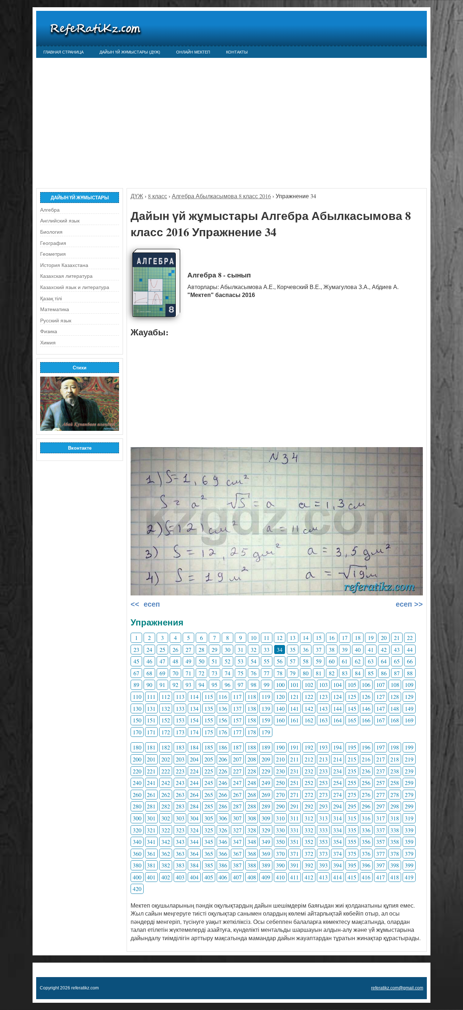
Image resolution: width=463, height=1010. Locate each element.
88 (410, 673)
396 (366, 865)
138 (251, 708)
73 (214, 673)
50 (201, 661)
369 (266, 853)
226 (222, 771)
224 (194, 771)
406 (222, 877)
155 (208, 720)
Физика (48, 331)
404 (194, 877)
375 (352, 853)
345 (208, 841)
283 (180, 806)
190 (280, 747)
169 (409, 720)
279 (409, 794)
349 (266, 841)
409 (266, 877)
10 (253, 637)
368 (251, 853)
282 (165, 806)
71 (188, 673)
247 (237, 782)
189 (266, 747)
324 (194, 830)
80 (306, 673)
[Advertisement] (231, 119)
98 (253, 684)
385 (208, 865)
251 (294, 782)
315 (352, 818)
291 (294, 806)
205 (208, 759)
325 (208, 830)
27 (188, 649)
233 (323, 771)
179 (266, 732)
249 (266, 782)
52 (227, 661)
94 (201, 684)
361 (151, 853)
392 (309, 865)
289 (266, 806)
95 (214, 684)
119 (266, 696)
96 (227, 684)
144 (337, 708)
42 (384, 649)
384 (194, 865)
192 (309, 747)
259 (409, 782)
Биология (51, 232)
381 (151, 865)
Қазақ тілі (51, 298)
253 (323, 782)
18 (358, 637)
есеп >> (408, 604)
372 (309, 853)
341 (151, 841)
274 (337, 794)
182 (165, 747)
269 (266, 794)
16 (332, 637)
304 (194, 818)
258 (394, 782)
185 (208, 747)
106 (366, 684)
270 (280, 794)
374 (337, 853)
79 (293, 673)
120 (280, 696)
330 (280, 830)
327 (237, 830)
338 (394, 830)
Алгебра (50, 210)
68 (149, 673)
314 (337, 818)
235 (352, 771)
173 (180, 732)
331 (294, 830)
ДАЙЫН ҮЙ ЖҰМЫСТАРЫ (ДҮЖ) (129, 52)
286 (222, 806)
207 (237, 759)
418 (394, 877)
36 (306, 649)
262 (165, 794)
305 (208, 818)
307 (237, 818)
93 (188, 684)
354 (337, 841)
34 (280, 649)
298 (394, 806)
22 (410, 637)
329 (266, 830)
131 (151, 708)
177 (237, 732)
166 (366, 720)
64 (384, 661)
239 (409, 771)
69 (162, 673)
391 (294, 865)
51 (214, 661)
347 (237, 841)
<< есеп (145, 604)
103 (323, 684)
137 (237, 708)
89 (136, 684)
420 (137, 888)
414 (337, 877)
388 (251, 865)
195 (352, 747)
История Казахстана (64, 265)
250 (280, 782)
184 (194, 747)
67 (136, 673)
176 (222, 732)
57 (293, 661)
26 (175, 649)
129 (409, 696)
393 (323, 865)
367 (237, 853)
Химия (48, 342)
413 (323, 877)
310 (280, 818)
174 (194, 732)
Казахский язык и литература (74, 287)
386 (222, 865)
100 (280, 684)
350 (280, 841)
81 (319, 673)
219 (409, 759)
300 (137, 818)
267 (237, 794)
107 (380, 684)
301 (151, 818)
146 (366, 708)
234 (337, 771)
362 (165, 853)
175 (208, 732)
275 (352, 794)
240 (137, 782)
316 (366, 818)
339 (409, 830)
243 (180, 782)
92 (175, 684)
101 (294, 684)
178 (251, 732)
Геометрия (53, 254)
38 (332, 649)
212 (309, 759)
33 (266, 649)
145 (352, 708)
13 (293, 637)
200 (137, 759)
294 (337, 806)
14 (306, 637)
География (53, 243)
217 (380, 759)
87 (397, 673)
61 (345, 661)
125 (352, 696)
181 (151, 747)
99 (266, 684)
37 (319, 649)
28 (201, 649)
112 (165, 696)
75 (240, 673)
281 (151, 806)
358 (394, 841)
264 (194, 794)
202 (165, 759)
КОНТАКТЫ (237, 52)
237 (380, 771)
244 (194, 782)
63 (371, 661)
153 (180, 720)
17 (345, 637)
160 (280, 720)
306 (222, 818)
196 (366, 747)
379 (409, 853)
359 (409, 841)
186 (222, 747)
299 (409, 806)
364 (194, 853)
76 (253, 673)
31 (240, 649)
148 (394, 708)
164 (337, 720)
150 (137, 720)
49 (188, 661)
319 (409, 818)
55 (266, 661)
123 (323, 696)
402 (165, 877)
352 (309, 841)
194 (337, 747)
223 (180, 771)
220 (137, 771)
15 (319, 637)
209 (266, 759)
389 (266, 865)
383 (180, 865)
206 (222, 759)
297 (380, 806)
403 (180, 877)
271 (294, 794)
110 (137, 696)
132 (165, 708)
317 (380, 818)
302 (165, 818)
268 (251, 794)
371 (294, 853)
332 (309, 830)
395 (352, 865)
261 (151, 794)
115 (208, 696)
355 (352, 841)
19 (371, 637)
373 (323, 853)
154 (194, 720)
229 (266, 771)
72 (201, 673)
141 (294, 708)
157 (237, 720)
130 (137, 708)
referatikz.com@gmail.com (397, 987)
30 (227, 649)
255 (352, 782)
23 (136, 649)
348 (251, 841)
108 (395, 684)
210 (280, 759)
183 (180, 747)
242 (165, 782)
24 (149, 649)
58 (306, 661)
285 (208, 806)
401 (151, 877)
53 (240, 661)
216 (366, 759)
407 (237, 877)
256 (366, 782)
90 (149, 684)
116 (222, 696)
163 (323, 720)
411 (294, 877)
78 (280, 673)
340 (137, 841)
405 (208, 877)
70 (175, 673)
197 (380, 747)
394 (337, 865)
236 (366, 771)
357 (380, 841)
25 (162, 649)
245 (208, 782)
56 (280, 661)
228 (251, 771)
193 (323, 747)
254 (337, 782)
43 (397, 649)
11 (266, 637)
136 (222, 708)
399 (409, 865)
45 (136, 661)
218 (394, 759)
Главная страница (63, 52)
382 (165, 865)
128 (394, 696)
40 (358, 649)
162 (309, 720)
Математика (54, 309)
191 (294, 747)
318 (394, 818)
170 (137, 732)
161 (294, 720)
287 (237, 806)
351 (294, 841)
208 (251, 759)
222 (165, 771)
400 (137, 877)
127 (380, 696)
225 (208, 771)
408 (251, 877)
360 (137, 853)
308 (251, 818)
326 (222, 830)
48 (175, 661)
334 (337, 830)
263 (180, 794)
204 (194, 759)
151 (151, 720)
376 (366, 853)
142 (309, 708)
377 (380, 853)
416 (366, 877)
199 (409, 747)
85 (371, 673)
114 (194, 696)
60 (332, 661)
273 (323, 794)
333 (323, 830)
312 (309, 818)
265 (208, 794)
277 (380, 794)
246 (222, 782)
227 (237, 771)
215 (352, 759)
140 (280, 708)
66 (410, 661)
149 (409, 708)
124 (337, 696)
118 (251, 696)
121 (294, 696)
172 (165, 732)
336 (366, 830)
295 (352, 806)
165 (352, 720)
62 (358, 661)
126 (366, 696)
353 (323, 841)
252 (309, 782)
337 (380, 830)
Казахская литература (66, 276)
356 (366, 841)
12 (280, 637)
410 (280, 877)
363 (180, 853)
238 (394, 771)
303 (180, 818)
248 (251, 782)
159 (266, 720)
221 (151, 771)
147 (380, 708)
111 (151, 696)
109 (409, 684)
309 (266, 818)
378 (394, 853)
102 (309, 684)
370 (280, 853)
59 (319, 661)
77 (266, 673)
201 (151, 759)
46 (149, 661)
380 (137, 865)
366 (222, 853)
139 (266, 708)
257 (380, 782)
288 (251, 806)
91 (162, 684)
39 (345, 649)
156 (222, 720)
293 (323, 806)
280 (137, 806)
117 (237, 696)
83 (345, 673)
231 (294, 771)
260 (137, 794)
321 (151, 830)
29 (214, 649)
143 (323, 708)
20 (384, 637)
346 (222, 841)
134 (194, 708)
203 (180, 759)
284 (194, 806)
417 (380, 877)
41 (371, 649)
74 (227, 673)
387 (237, 865)
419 (409, 877)
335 (352, 830)
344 (194, 841)
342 (165, 841)
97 (240, 684)
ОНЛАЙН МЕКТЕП (193, 52)
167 (380, 720)
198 (394, 747)
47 (162, 661)
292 (309, 806)
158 (251, 720)
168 (394, 720)
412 (309, 877)
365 (208, 853)
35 (293, 649)
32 (253, 649)
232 (309, 771)
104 (337, 684)
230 (280, 771)
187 (237, 747)
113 (180, 696)
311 (294, 818)
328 (251, 830)
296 (366, 806)
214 (337, 759)
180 (137, 747)
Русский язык (55, 320)
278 (394, 794)
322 (165, 830)
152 (165, 720)
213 (323, 759)
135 (208, 708)
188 (251, 747)
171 (151, 732)
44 (410, 649)
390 (280, 865)
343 (180, 841)
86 (384, 673)
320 (137, 830)
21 (397, 637)
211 (294, 759)
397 (380, 865)
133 (180, 708)
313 (323, 818)
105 (352, 684)
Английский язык (60, 221)
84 (358, 673)
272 (309, 794)
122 (309, 696)
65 (397, 661)
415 (352, 877)
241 (151, 782)
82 (332, 673)
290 (280, 806)
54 (253, 661)
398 (394, 865)
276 (366, 794)
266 (222, 794)
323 (180, 830)
